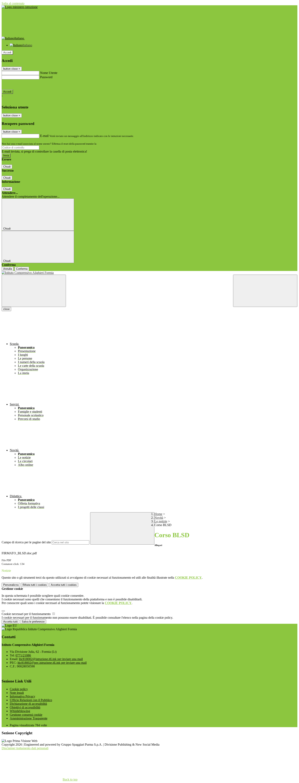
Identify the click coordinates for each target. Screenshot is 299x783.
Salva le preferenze (33, 621)
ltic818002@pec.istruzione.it (52, 662)
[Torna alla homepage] (149, 273)
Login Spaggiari (106, 143)
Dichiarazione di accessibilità (28, 703)
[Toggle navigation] (34, 291)
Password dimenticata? (16, 84)
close (6, 309)
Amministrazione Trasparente (28, 718)
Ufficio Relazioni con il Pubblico (31, 700)
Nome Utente (48, 73)
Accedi (7, 52)
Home (158, 514)
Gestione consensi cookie (26, 714)
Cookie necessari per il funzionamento (26, 614)
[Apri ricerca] (265, 291)
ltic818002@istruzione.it (51, 659)
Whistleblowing (20, 711)
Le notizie (160, 521)
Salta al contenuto (13, 3)
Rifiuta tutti (35, 584)
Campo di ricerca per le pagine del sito (26, 542)
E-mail (44, 136)
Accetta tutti (64, 584)
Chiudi (7, 166)
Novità (158, 517)
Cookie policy (19, 689)
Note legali (17, 692)
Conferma (21, 268)
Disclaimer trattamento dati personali (25, 748)
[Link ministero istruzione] (20, 7)
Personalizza (11, 584)
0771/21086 (23, 655)
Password (46, 77)
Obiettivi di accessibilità (25, 707)
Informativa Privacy (22, 696)
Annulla (7, 268)
